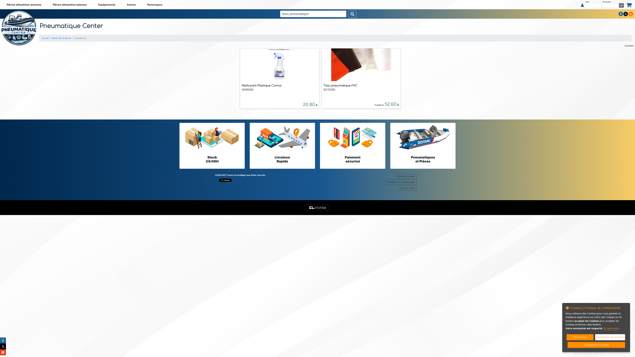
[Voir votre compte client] (582, 5)
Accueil (45, 38)
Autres (131, 4)
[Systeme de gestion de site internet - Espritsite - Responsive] (317, 207)
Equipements (106, 4)
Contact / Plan (407, 188)
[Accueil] (19, 27)
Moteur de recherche (61, 38)
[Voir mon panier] (629, 4)
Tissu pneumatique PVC (340, 85)
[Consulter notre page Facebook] (620, 13)
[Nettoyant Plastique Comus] (279, 64)
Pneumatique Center (71, 26)
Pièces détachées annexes (24, 4)
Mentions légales (406, 176)
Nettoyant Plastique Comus (261, 85)
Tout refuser (580, 337)
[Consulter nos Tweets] (625, 13)
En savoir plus (611, 328)
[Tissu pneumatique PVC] (361, 64)
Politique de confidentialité (401, 182)
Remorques (154, 4)
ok (621, 5)
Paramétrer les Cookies (610, 337)
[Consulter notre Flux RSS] (630, 13)
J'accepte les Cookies (596, 344)
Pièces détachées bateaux (70, 4)
